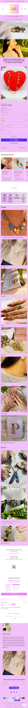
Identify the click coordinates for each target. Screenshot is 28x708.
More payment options (14, 143)
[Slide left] (11, 184)
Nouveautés (4, 413)
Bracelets (3, 296)
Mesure (2, 123)
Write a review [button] (14, 594)
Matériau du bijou (4, 111)
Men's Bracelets (5, 543)
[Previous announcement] (2, 1)
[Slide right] (16, 184)
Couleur (2, 117)
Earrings (3, 355)
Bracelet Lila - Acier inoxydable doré (5, 172)
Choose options (6, 179)
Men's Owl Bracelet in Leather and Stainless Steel (11, 521)
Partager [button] (4, 147)
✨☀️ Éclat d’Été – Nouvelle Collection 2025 (11, 237)
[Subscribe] (23, 683)
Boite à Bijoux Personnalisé (7, 442)
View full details (22, 147)
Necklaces (3, 267)
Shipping (2, 109)
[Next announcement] (25, 1)
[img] (14, 551)
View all (14, 188)
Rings (2, 325)
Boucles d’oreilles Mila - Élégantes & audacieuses (18, 172)
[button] (2, 8)
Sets (2, 384)
